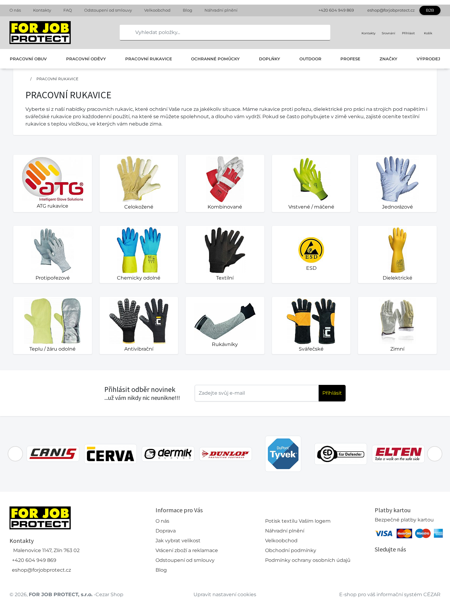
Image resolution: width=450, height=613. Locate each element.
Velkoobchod (157, 10)
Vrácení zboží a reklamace (187, 550)
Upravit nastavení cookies (224, 594)
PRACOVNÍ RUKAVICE (148, 58)
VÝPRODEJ (428, 58)
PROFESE (350, 58)
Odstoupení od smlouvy (108, 10)
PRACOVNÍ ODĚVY (86, 58)
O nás (15, 10)
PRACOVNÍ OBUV (28, 58)
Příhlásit (332, 393)
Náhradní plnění (221, 10)
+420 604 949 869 (336, 10)
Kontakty (42, 10)
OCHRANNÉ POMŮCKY (215, 58)
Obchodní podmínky (290, 550)
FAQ (67, 10)
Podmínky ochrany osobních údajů (308, 560)
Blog (187, 10)
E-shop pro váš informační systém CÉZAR (390, 594)
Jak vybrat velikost (178, 540)
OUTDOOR (310, 58)
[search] (124, 32)
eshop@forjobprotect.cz (391, 10)
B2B (430, 10)
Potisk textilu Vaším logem (298, 521)
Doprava (166, 531)
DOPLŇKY (269, 58)
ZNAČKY (388, 58)
